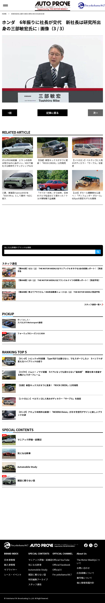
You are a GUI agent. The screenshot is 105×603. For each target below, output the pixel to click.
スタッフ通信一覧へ (92, 304)
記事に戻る (52, 113)
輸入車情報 (9, 564)
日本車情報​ (9, 559)
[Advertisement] (22, 222)
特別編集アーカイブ (38, 579)
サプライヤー (10, 569)
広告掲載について (85, 573)
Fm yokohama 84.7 (62, 574)
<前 (10, 113)
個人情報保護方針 (85, 582)
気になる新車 (34, 564)
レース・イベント (12, 574)
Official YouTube (60, 559)
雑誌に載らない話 (37, 574)
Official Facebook (61, 564)
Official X (57, 569)
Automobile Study (37, 569)
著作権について (84, 577)
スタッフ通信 (34, 584)
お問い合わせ (83, 568)
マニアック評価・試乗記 (40, 559)
